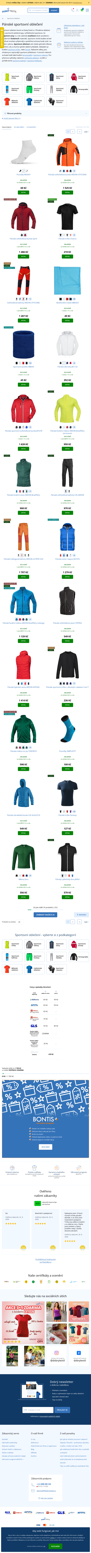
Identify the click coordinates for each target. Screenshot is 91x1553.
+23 (74, 299)
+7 (74, 683)
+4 (74, 171)
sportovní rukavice (41, 55)
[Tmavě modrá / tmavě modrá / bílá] (20, 427)
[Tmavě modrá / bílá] (67, 555)
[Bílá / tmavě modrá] (70, 555)
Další (85, 132)
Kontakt (5, 1439)
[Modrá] (63, 171)
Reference (35, 1443)
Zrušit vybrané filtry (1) (12, 118)
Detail (23, 192)
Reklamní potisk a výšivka (73, 42)
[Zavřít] (89, 3)
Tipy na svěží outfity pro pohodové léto (74, 1466)
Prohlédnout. (77, 3)
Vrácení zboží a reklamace (11, 1449)
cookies (52, 1538)
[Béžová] (26, 171)
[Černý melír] (67, 235)
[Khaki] (25, 555)
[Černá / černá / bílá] (16, 427)
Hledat (54, 10)
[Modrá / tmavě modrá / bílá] (26, 427)
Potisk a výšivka (7, 1453)
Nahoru (82, 915)
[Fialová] (67, 683)
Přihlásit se (62, 1410)
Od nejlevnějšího (19, 127)
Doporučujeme (6, 127)
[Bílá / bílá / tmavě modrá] (23, 427)
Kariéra (33, 1456)
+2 (74, 235)
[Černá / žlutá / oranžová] (69, 491)
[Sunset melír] (70, 235)
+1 (30, 299)
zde (44, 1546)
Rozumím (55, 1546)
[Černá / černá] (65, 491)
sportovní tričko (14, 49)
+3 (30, 427)
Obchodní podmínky (9, 1443)
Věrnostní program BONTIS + (12, 1459)
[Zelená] (26, 491)
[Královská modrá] (70, 683)
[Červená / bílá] (60, 555)
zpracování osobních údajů (50, 1416)
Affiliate (34, 1453)
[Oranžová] (21, 555)
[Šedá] (16, 747)
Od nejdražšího (31, 127)
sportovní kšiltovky (34, 61)
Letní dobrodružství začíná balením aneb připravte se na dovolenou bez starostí (73, 1459)
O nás (33, 1439)
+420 (44, 1484)
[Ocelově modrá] (26, 747)
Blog (32, 1449)
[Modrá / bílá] (63, 555)
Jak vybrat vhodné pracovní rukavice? (73, 1439)
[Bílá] (23, 171)
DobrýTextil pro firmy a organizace (43, 1446)
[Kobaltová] (72, 875)
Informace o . (45, 1416)
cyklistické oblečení (31, 58)
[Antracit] (28, 555)
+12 (30, 363)
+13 (74, 812)
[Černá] (20, 171)
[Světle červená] (70, 363)
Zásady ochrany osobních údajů (14, 1456)
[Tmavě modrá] (70, 171)
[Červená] (67, 171)
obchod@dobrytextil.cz (46, 1491)
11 (79, 132)
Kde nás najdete (47, 1498)
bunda (27, 49)
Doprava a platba (8, 1446)
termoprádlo (27, 55)
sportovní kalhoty (19, 61)
